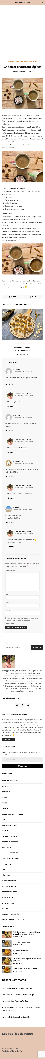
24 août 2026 (17, 963)
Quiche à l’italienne (20, 951)
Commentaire (10, 571)
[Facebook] (17, 705)
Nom (7, 594)
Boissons (11, 61)
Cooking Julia (18, 461)
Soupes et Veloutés (10, 914)
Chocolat (19, 61)
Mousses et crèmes (10, 853)
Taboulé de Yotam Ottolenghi (25, 969)
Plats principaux (9, 881)
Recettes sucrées (30, 61)
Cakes (4, 803)
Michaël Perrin (16, 1051)
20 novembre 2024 (19, 72)
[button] (17, 354)
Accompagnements (10, 781)
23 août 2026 (17, 971)
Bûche (4, 797)
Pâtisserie (15, 344)
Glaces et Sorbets (10, 842)
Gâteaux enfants (9, 836)
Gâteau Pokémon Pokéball (18, 1001)
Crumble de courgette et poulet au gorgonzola (27, 960)
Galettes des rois (9, 825)
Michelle (16, 415)
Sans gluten (7, 897)
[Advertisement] (22, 33)
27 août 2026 (17, 936)
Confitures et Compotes (12, 814)
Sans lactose (8, 903)
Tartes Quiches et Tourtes (13, 919)
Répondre (9, 384)
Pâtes (4, 869)
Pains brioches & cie (10, 858)
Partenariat (7, 864)
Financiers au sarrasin (22, 347)
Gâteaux (5, 831)
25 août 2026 (17, 953)
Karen (30, 72)
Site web (8, 610)
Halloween (6, 847)
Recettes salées (9, 886)
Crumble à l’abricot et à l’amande (20, 988)
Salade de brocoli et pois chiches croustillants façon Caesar (26, 933)
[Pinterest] (28, 705)
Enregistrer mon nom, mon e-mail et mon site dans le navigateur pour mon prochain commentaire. (22, 621)
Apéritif (5, 786)
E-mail (8, 602)
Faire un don (8, 739)
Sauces (5, 908)
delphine (16, 370)
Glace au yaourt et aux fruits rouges (21, 995)
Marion (16, 507)
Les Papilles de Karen (22, 2)
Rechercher (6, 643)
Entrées (5, 819)
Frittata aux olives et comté (19, 1017)
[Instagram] (22, 705)
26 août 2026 (25, 351)
